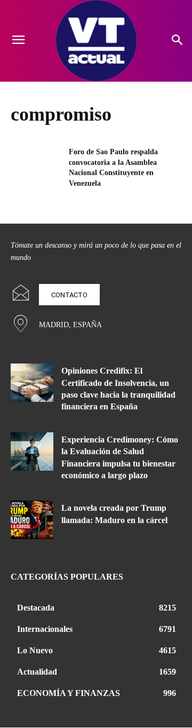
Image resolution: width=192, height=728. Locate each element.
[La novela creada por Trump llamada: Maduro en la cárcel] (32, 520)
